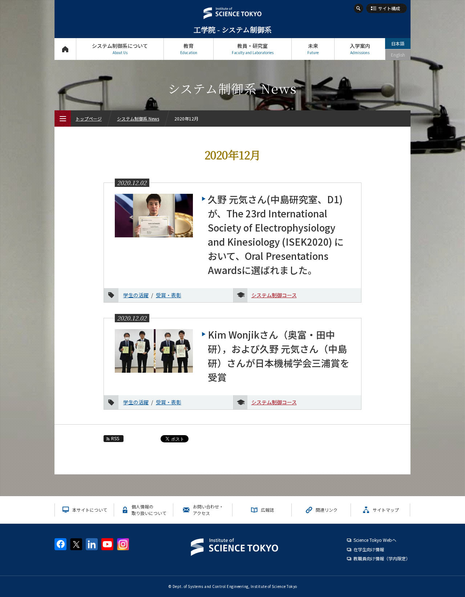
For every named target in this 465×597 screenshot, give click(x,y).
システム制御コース (274, 295)
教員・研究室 (253, 48)
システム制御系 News (138, 118)
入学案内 (360, 48)
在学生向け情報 (368, 549)
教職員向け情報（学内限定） (381, 558)
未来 (313, 48)
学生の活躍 (136, 295)
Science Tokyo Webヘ (374, 540)
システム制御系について (120, 48)
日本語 (397, 43)
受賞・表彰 (168, 295)
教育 (188, 48)
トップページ (65, 49)
